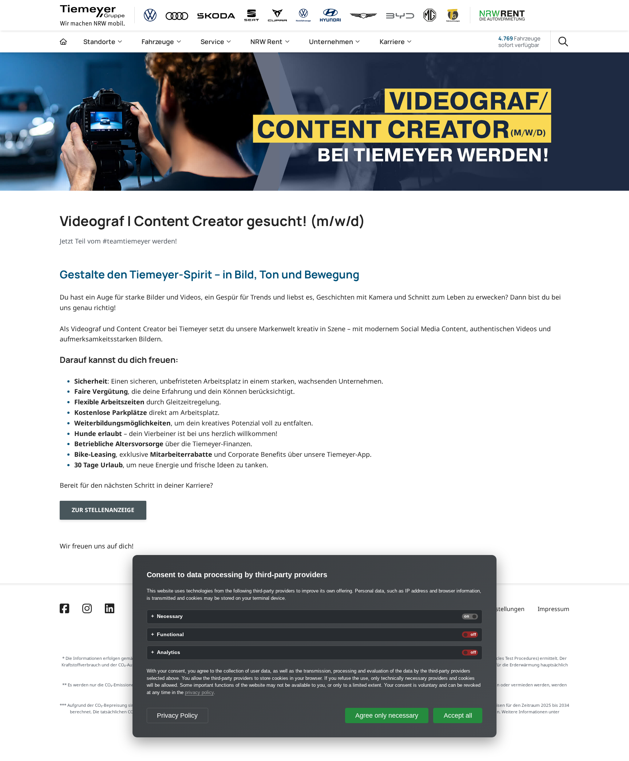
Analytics (168, 652)
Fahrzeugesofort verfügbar (519, 41)
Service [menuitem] (212, 41)
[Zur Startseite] (63, 41)
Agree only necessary (386, 715)
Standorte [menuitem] (99, 41)
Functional (170, 634)
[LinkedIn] (109, 609)
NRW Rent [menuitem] (266, 41)
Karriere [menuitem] (392, 41)
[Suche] (563, 42)
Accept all (458, 715)
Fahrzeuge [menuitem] (158, 41)
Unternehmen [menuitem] (331, 41)
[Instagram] (87, 609)
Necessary (170, 616)
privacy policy (199, 692)
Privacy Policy (177, 715)
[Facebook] (64, 609)
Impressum (553, 609)
